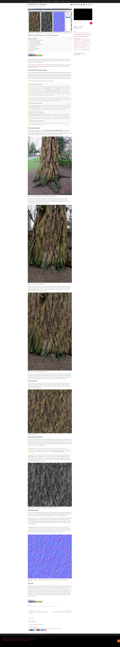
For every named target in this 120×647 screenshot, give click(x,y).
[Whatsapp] (38, 55)
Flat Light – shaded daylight (35, 42)
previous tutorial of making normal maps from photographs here (43, 66)
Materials (76, 46)
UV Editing (83, 49)
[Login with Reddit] (46, 630)
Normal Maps (46, 606)
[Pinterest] (34, 55)
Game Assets (76, 40)
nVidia (42, 514)
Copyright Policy (5, 638)
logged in (35, 624)
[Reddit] (36, 55)
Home (3, 640)
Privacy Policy (59, 628)
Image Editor (39, 606)
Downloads (49, 1)
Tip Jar (68, 1)
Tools (43, 1)
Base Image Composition (33, 45)
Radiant (82, 46)
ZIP (88, 49)
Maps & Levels (90, 44)
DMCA (27, 638)
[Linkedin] (32, 55)
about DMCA (31, 638)
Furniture (88, 39)
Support (27, 640)
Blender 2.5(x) (88, 34)
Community (56, 1)
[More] (41, 55)
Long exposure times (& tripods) (36, 44)
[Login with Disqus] (44, 630)
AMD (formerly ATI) (48, 514)
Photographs (51, 606)
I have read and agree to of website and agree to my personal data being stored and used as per (45, 628)
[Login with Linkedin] (33, 630)
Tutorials (37, 1)
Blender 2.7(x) (84, 36)
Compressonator (31, 606)
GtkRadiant (85, 40)
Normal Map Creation (32, 49)
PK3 (78, 46)
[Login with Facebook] (29, 630)
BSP (88, 36)
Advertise (18, 638)
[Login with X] (31, 630)
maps (87, 44)
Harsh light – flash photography (36, 43)
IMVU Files (84, 42)
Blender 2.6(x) (77, 36)
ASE (86, 32)
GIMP (53, 514)
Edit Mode (82, 39)
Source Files (87, 46)
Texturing (54, 606)
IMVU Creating (79, 42)
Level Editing (83, 44)
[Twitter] (39, 55)
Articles (83, 32)
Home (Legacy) (30, 1)
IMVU (75, 42)
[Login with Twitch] (42, 630)
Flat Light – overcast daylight (35, 41)
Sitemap (35, 638)
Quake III (80, 46)
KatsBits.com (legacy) (36, 4)
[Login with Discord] (40, 630)
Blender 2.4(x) (80, 34)
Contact (62, 1)
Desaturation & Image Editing (34, 48)
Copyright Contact (12, 638)
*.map (75, 32)
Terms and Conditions (37, 628)
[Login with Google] (35, 630)
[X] (30, 55)
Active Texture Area (32, 47)
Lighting (42, 606)
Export (85, 39)
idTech (89, 40)
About (17, 640)
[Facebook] (29, 55)
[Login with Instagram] (37, 630)
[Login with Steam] (38, 630)
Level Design (78, 44)
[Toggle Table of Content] (70, 38)
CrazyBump (38, 514)
